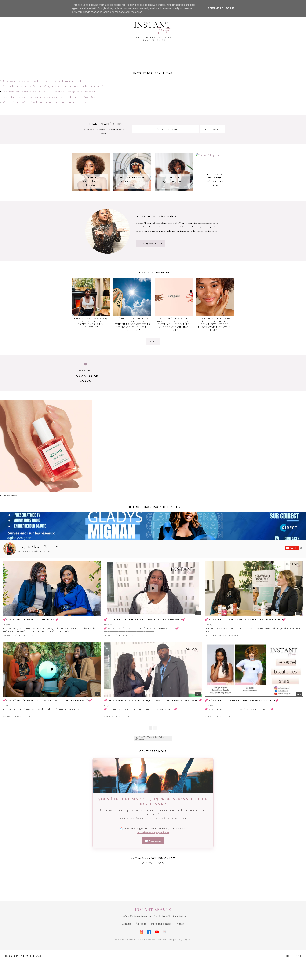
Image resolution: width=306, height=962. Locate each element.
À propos (141, 923)
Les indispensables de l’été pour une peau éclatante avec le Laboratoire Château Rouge (50, 97)
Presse (180, 923)
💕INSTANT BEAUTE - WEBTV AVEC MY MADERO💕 (30, 619)
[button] (3, 640)
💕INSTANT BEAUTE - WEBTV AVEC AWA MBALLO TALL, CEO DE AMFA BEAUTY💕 (47, 700)
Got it (230, 8)
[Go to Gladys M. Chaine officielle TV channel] (9, 548)
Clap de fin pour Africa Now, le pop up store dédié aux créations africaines (44, 102)
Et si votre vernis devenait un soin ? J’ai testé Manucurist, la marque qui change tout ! (49, 91)
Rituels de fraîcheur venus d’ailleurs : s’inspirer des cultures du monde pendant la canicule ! (53, 86)
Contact (126, 923)
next (153, 341)
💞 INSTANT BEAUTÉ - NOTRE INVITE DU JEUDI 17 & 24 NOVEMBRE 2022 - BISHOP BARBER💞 (153, 700)
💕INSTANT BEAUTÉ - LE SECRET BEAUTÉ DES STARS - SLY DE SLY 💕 (242, 700)
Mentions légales (161, 923)
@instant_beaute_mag (153, 862)
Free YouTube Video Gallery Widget (151, 738)
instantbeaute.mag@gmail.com (153, 832)
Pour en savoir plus (150, 243)
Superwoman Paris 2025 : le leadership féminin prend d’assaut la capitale (42, 80)
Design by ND (293, 956)
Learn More (215, 8)
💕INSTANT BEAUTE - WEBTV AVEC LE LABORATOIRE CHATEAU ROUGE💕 (245, 619)
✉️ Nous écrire (153, 840)
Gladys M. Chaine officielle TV (38, 547)
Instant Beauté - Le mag (27, 956)
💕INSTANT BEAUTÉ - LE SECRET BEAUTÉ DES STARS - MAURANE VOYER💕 (144, 619)
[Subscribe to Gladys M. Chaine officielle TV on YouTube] (294, 548)
